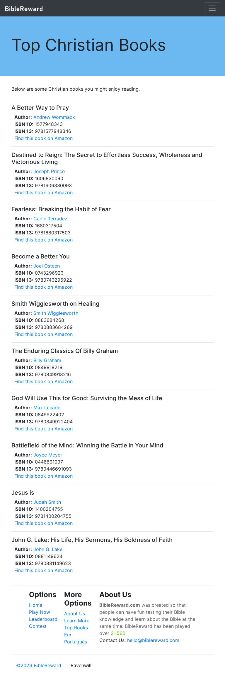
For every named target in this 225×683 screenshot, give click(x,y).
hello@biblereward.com (153, 640)
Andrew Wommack (54, 117)
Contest (38, 626)
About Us (74, 613)
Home (35, 605)
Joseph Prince (49, 171)
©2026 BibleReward (38, 665)
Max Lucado (47, 407)
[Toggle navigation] (212, 8)
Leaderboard (43, 619)
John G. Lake (47, 549)
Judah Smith (47, 502)
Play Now (39, 612)
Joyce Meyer (47, 455)
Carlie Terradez (50, 219)
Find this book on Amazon (43, 138)
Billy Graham (47, 360)
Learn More (76, 620)
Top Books (76, 627)
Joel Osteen (46, 266)
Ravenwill (81, 665)
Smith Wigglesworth (55, 313)
